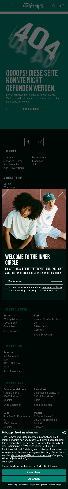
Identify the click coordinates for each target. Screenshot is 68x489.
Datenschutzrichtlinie (52, 287)
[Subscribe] (56, 281)
